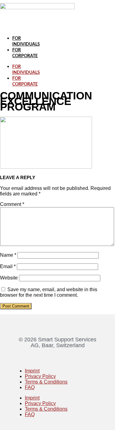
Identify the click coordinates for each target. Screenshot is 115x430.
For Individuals (26, 70)
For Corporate (25, 81)
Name (8, 255)
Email (8, 266)
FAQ (30, 387)
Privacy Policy (40, 376)
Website (9, 277)
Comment (12, 204)
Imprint (32, 370)
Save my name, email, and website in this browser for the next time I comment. (48, 292)
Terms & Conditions (46, 381)
